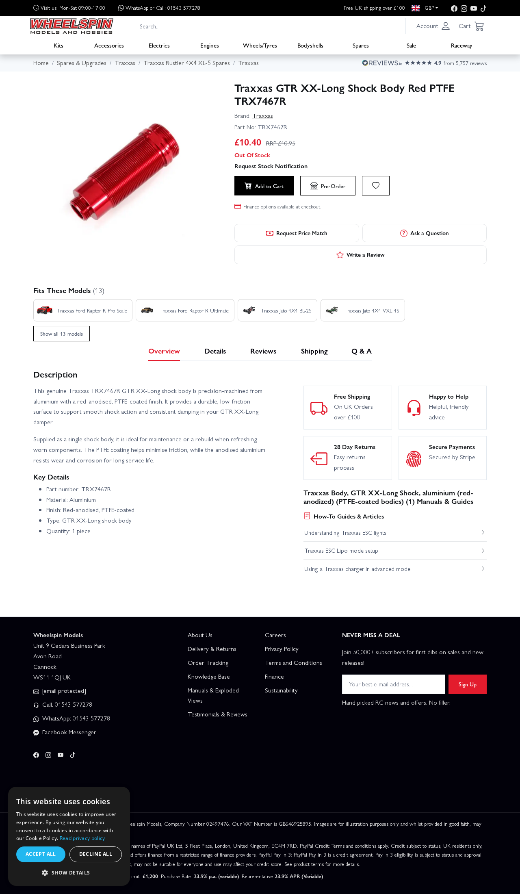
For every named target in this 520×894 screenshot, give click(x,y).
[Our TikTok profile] (483, 8)
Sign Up (468, 684)
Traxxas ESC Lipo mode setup (341, 550)
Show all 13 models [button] (61, 333)
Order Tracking (208, 662)
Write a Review (366, 254)
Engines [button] (209, 45)
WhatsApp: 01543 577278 (75, 718)
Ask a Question (429, 233)
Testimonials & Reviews (217, 714)
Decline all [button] (95, 854)
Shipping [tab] (314, 350)
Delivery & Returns (212, 648)
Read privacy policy (82, 838)
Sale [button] (411, 45)
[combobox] (269, 26)
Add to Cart (269, 186)
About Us (200, 634)
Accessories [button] (109, 45)
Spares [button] (361, 45)
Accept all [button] (41, 854)
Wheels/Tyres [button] (260, 45)
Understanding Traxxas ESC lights (345, 532)
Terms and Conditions (293, 662)
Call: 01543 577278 (66, 704)
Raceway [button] (461, 45)
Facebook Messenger (68, 731)
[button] (433, 26)
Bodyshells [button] (310, 45)
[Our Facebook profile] (454, 8)
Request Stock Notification (271, 165)
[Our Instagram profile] (464, 8)
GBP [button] (428, 7)
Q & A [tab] (361, 350)
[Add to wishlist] (376, 185)
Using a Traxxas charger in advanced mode (357, 568)
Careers (275, 634)
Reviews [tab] (263, 350)
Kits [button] (58, 45)
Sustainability (281, 690)
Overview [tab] (164, 350)
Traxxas (262, 115)
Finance (274, 676)
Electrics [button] (159, 45)
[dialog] (69, 836)
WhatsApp (163, 7)
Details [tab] (215, 350)
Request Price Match (301, 233)
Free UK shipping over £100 (374, 7)
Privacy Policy (282, 648)
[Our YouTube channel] (473, 8)
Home (41, 62)
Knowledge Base (209, 676)
